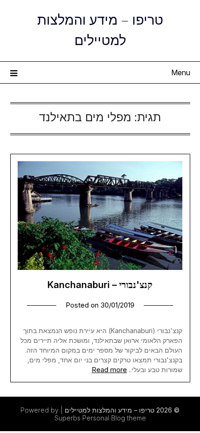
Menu (180, 72)
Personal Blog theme (114, 418)
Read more (109, 369)
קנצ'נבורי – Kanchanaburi (100, 284)
